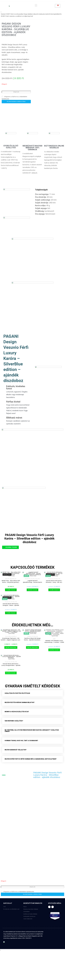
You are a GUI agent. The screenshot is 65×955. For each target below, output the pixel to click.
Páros (38, 578)
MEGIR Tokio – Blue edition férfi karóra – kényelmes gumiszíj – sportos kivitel (11, 581)
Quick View (54, 636)
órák (15, 578)
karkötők (13, 636)
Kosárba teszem (32, 589)
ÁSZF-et (14, 96)
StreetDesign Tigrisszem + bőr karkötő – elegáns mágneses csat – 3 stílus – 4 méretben (11, 639)
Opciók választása (11, 647)
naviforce (29, 636)
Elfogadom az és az (18, 891)
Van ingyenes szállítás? (14, 721)
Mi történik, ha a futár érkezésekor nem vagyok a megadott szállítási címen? (32, 730)
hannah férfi (8, 636)
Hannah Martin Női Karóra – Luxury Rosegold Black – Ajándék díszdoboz (10, 664)
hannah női (27, 578)
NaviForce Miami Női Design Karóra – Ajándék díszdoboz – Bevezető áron (32, 639)
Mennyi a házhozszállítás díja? (17, 711)
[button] (10, 547)
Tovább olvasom (10, 589)
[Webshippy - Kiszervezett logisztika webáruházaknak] (55, 915)
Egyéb (54, 638)
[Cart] (57, 6)
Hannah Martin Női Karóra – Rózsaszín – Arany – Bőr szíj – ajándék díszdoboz (54, 581)
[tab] (32, 693)
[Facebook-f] (49, 907)
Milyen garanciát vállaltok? (15, 750)
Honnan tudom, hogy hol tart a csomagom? (21, 740)
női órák (32, 578)
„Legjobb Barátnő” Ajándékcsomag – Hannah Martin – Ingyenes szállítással (32, 581)
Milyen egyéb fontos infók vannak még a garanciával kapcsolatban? (30, 759)
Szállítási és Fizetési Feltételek (17, 693)
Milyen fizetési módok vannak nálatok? (19, 702)
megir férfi (12, 578)
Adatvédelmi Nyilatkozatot (26, 891)
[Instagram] (52, 907)
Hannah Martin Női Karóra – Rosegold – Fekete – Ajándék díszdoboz (11, 604)
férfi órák (7, 578)
